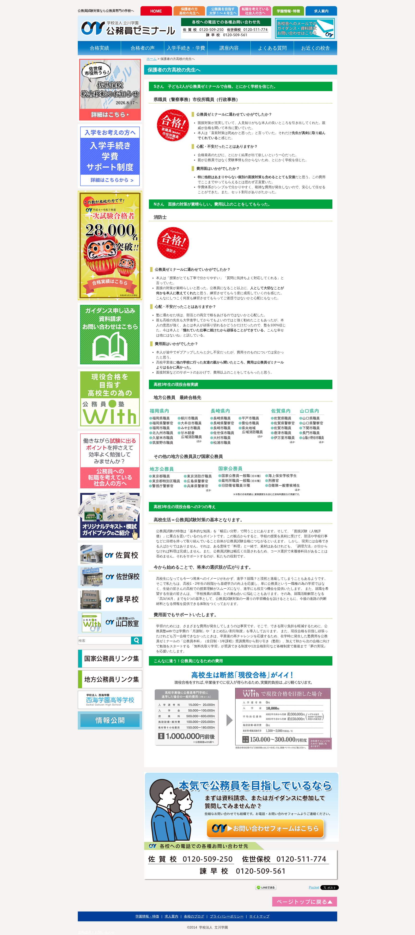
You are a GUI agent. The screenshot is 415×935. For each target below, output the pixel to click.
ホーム (151, 59)
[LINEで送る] (265, 887)
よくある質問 (272, 48)
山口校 (110, 622)
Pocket (314, 887)
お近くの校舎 (315, 48)
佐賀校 (110, 554)
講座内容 (229, 48)
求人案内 (171, 916)
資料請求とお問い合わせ (96, 932)
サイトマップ (259, 916)
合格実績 (99, 48)
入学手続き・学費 (186, 48)
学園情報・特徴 (147, 916)
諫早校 (110, 599)
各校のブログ (194, 916)
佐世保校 (110, 577)
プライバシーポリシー (227, 916)
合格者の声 (143, 48)
